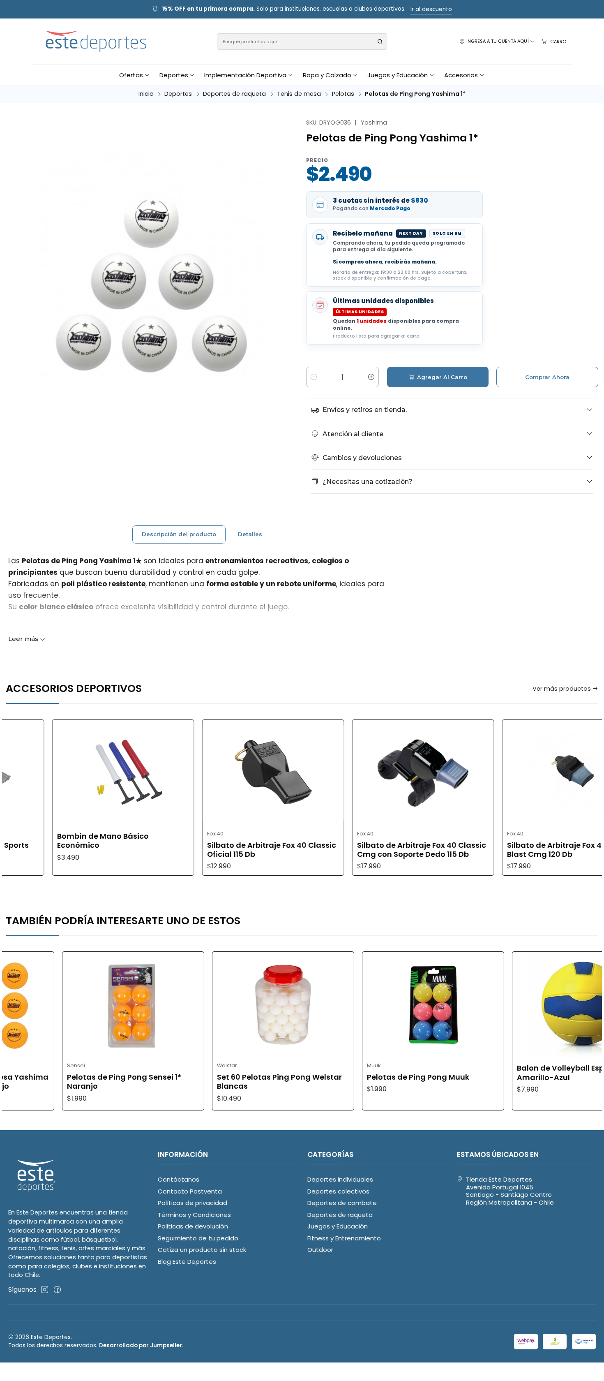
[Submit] (380, 41)
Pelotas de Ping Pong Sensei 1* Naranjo (68, 1081)
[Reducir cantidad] (314, 377)
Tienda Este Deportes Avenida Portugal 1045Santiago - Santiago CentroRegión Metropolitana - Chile (510, 1191)
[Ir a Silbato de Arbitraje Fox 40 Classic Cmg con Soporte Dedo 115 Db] (367, 773)
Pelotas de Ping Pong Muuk (362, 1077)
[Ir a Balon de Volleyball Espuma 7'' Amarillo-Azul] (526, 1005)
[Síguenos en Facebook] (57, 1289)
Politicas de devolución (193, 1226)
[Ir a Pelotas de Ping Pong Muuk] (376, 1005)
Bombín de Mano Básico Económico (47, 840)
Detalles (250, 534)
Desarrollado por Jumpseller (140, 1345)
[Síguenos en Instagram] (44, 1289)
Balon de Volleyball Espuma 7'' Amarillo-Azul (518, 1072)
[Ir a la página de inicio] (96, 41)
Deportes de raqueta (234, 94)
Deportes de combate (342, 1202)
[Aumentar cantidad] (371, 377)
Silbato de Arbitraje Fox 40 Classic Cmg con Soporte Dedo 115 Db (365, 849)
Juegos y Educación (337, 1226)
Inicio (146, 94)
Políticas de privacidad (192, 1202)
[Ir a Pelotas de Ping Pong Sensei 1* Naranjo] (77, 1005)
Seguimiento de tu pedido (198, 1238)
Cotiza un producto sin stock (202, 1249)
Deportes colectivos (338, 1191)
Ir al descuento (431, 9)
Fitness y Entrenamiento (344, 1238)
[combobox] (302, 41)
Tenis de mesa (299, 94)
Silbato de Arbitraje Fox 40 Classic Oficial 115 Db (215, 849)
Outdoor (320, 1249)
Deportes (178, 94)
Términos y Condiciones (194, 1214)
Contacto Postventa (190, 1191)
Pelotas (343, 94)
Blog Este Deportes (187, 1261)
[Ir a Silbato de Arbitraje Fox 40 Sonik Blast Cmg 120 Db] (517, 773)
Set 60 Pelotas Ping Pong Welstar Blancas (223, 1081)
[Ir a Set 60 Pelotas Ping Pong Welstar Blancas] (226, 1005)
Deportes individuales (340, 1179)
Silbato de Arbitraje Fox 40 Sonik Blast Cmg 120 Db (512, 849)
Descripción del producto (179, 534)
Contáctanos (178, 1179)
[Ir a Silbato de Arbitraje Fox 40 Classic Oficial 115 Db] (217, 773)
